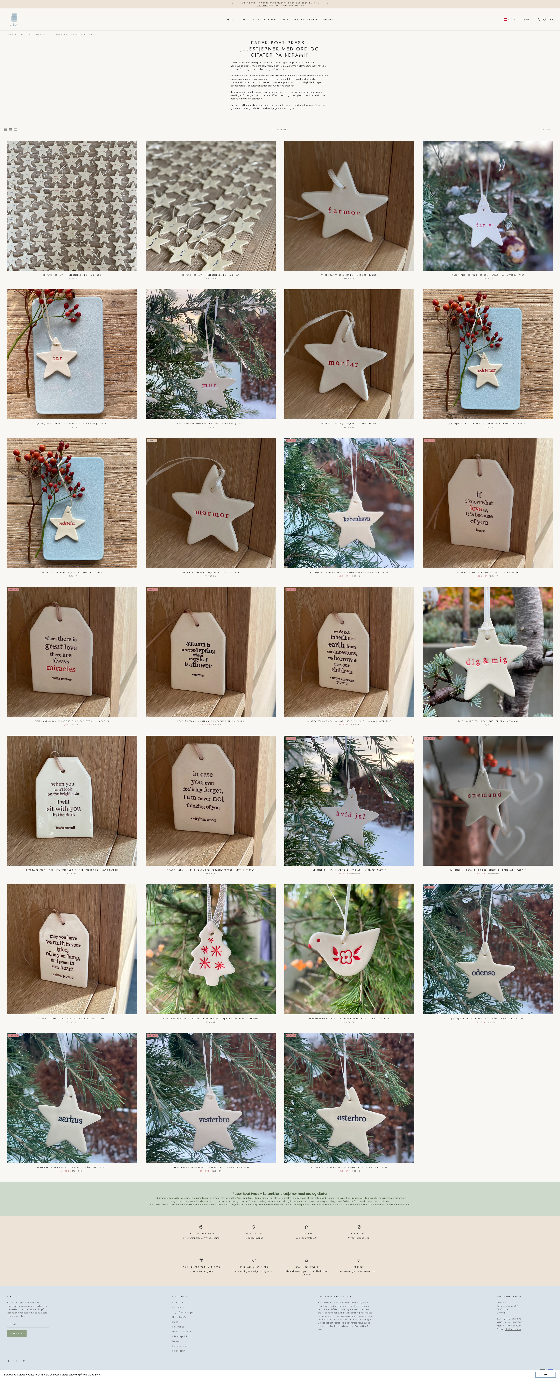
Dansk (526, 19)
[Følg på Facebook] (8, 1361)
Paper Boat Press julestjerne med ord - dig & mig (488, 721)
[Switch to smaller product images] (10, 130)
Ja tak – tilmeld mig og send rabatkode (527, 1366)
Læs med (328, 19)
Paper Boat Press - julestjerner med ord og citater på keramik (60, 35)
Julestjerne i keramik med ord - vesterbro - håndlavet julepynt (210, 1167)
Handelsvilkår (179, 1317)
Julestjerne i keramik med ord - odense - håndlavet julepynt (488, 1018)
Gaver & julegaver (181, 1331)
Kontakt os (177, 1302)
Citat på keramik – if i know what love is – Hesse (488, 572)
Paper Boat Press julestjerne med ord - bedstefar (72, 572)
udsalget (286, 4)
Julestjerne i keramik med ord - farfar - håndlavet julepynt (488, 275)
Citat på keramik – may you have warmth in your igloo (71, 1018)
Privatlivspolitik (179, 1336)
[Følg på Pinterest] (23, 1361)
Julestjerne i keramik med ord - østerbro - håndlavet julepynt (349, 1167)
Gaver (284, 19)
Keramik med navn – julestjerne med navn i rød (72, 275)
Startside (11, 35)
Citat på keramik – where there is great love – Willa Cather (72, 721)
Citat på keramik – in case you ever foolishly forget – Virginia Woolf (210, 870)
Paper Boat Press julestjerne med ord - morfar (349, 423)
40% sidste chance (264, 19)
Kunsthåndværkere (305, 19)
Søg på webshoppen (183, 1312)
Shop (230, 19)
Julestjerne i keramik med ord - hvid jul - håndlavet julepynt (349, 870)
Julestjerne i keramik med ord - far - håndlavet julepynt (72, 423)
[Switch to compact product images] (15, 130)
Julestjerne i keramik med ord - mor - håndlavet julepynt (211, 423)
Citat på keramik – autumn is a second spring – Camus (210, 721)
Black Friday (178, 1350)
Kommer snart (179, 1346)
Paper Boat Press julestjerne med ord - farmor (349, 275)
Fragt (175, 1321)
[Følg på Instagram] (16, 1361)
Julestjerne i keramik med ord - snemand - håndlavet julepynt (488, 870)
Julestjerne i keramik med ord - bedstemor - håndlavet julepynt (488, 423)
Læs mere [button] (106, 1374)
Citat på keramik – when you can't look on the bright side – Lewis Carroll (72, 870)
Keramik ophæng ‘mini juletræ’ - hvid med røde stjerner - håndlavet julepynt (210, 1018)
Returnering (178, 1326)
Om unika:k (178, 1307)
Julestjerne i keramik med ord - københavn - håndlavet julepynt (349, 572)
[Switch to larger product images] (5, 130)
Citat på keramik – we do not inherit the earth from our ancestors (349, 721)
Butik (22, 35)
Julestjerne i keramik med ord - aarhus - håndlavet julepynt (72, 1167)
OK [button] (545, 1375)
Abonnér (16, 1333)
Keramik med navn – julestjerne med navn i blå (210, 275)
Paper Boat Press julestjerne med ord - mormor (211, 572)
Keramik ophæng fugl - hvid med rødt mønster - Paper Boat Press (349, 1018)
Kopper (243, 19)
